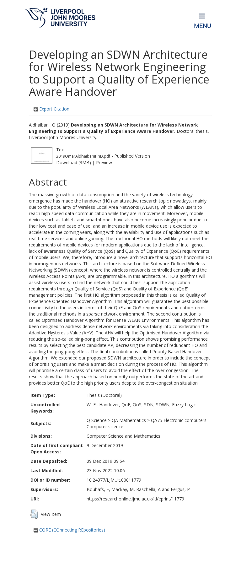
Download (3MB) (73, 162)
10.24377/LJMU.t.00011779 (114, 480)
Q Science (97, 420)
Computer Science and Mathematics (123, 436)
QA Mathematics (129, 420)
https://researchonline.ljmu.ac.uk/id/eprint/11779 (135, 499)
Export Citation (53, 109)
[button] (34, 514)
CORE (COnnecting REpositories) (71, 530)
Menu (202, 26)
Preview (104, 162)
